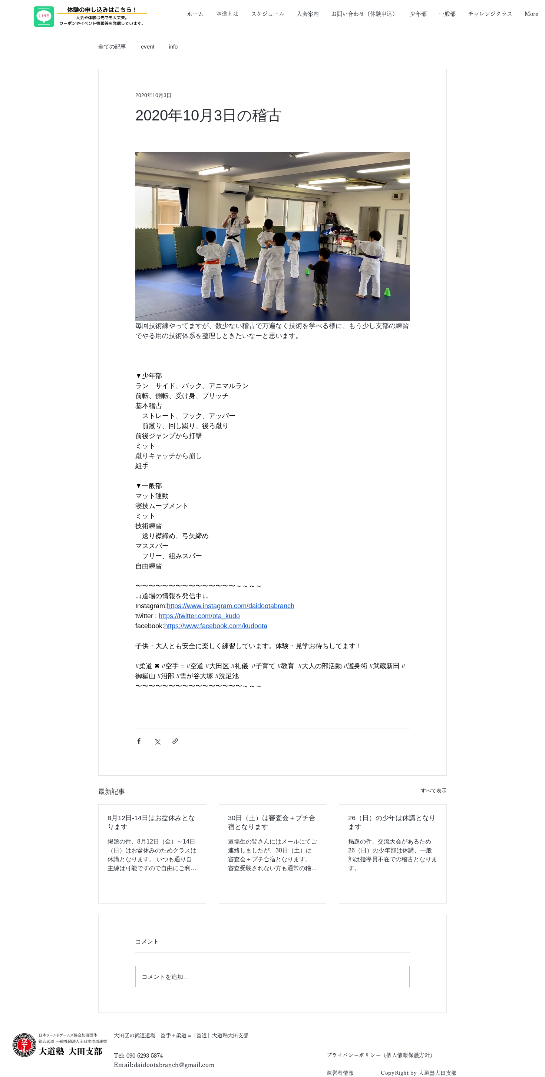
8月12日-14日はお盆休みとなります (151, 822)
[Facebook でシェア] (138, 741)
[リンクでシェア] (175, 741)
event (147, 46)
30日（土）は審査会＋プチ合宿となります (272, 822)
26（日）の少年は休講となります (392, 822)
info (173, 46)
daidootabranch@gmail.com (174, 1065)
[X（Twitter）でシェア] (157, 741)
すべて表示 (434, 790)
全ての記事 (112, 46)
